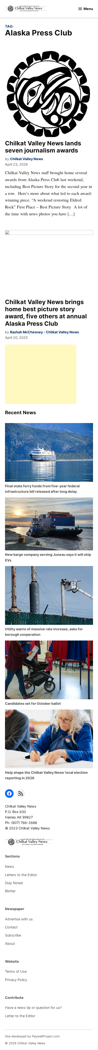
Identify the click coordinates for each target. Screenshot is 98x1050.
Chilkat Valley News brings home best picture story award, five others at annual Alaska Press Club (46, 312)
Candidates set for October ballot (33, 703)
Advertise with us (19, 919)
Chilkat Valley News (26, 159)
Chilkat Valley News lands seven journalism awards (43, 147)
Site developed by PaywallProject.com (32, 1036)
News (9, 866)
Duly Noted (14, 883)
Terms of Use (16, 971)
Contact (11, 927)
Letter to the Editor (20, 1016)
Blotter (10, 891)
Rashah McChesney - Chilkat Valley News (44, 332)
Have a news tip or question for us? (33, 1008)
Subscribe (13, 935)
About (10, 944)
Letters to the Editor (21, 875)
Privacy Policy (16, 980)
